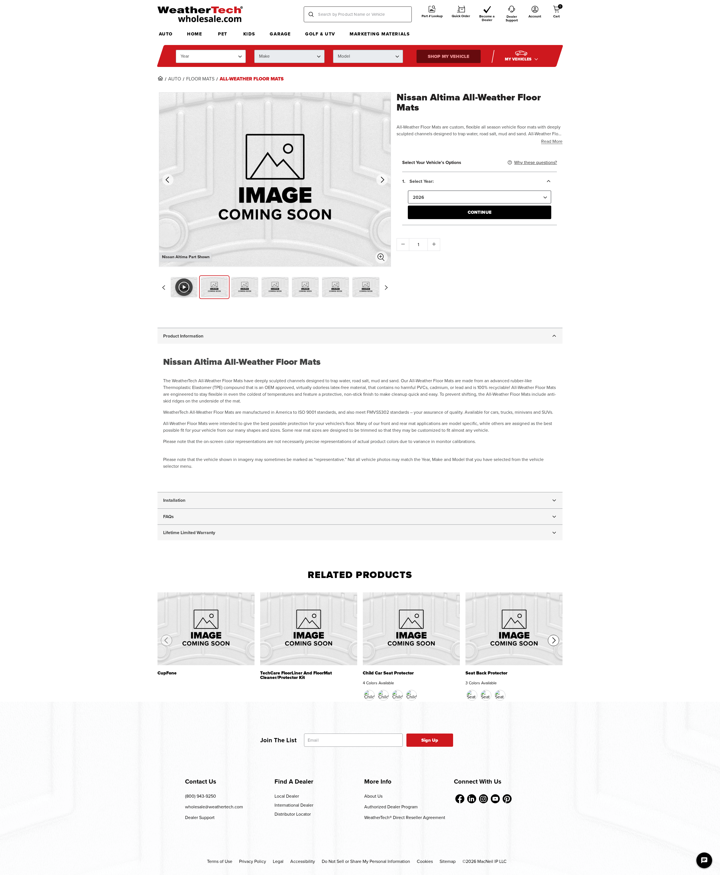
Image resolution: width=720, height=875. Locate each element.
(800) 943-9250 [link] (200, 796)
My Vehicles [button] (519, 59)
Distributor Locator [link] (292, 814)
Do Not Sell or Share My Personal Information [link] (366, 861)
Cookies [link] (425, 861)
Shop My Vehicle (448, 56)
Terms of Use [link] (219, 861)
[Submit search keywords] (311, 14)
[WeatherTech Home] (200, 14)
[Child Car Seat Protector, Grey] (411, 695)
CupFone (167, 673)
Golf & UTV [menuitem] (320, 34)
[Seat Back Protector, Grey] (500, 695)
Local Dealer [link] (286, 796)
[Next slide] (386, 287)
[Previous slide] (164, 287)
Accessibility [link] (302, 861)
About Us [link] (373, 796)
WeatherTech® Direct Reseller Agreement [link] (404, 817)
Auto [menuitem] (166, 34)
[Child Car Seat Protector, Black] (369, 695)
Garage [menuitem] (280, 34)
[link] (160, 78)
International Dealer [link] (293, 805)
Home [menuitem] (194, 34)
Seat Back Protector (486, 673)
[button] (432, 14)
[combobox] (358, 14)
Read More (551, 141)
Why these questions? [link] (535, 162)
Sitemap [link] (448, 861)
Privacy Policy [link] (252, 861)
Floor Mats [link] (200, 79)
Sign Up (429, 740)
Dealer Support (200, 817)
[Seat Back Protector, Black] (471, 695)
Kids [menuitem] (249, 34)
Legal (278, 861)
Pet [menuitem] (222, 34)
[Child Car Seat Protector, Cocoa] (383, 695)
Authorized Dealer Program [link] (391, 807)
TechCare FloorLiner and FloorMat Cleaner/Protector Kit (296, 675)
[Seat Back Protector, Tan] (486, 695)
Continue (480, 212)
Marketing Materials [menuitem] (380, 34)
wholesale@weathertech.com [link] (214, 807)
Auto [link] (174, 79)
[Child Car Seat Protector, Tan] (397, 695)
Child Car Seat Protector (388, 673)
